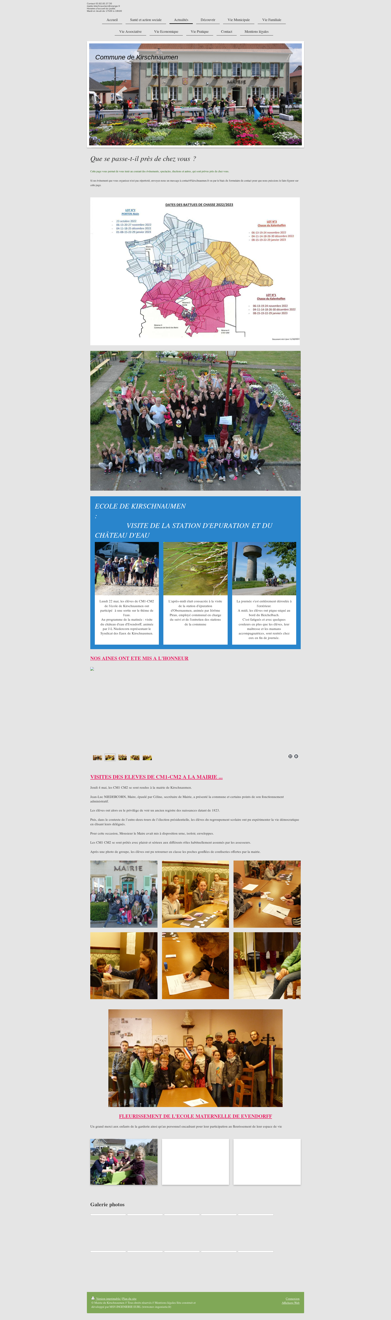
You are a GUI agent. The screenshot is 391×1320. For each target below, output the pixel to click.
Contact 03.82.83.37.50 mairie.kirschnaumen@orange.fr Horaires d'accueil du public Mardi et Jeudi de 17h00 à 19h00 (104, 7)
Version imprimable (108, 1298)
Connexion (293, 1298)
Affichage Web (291, 1303)
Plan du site (129, 1298)
